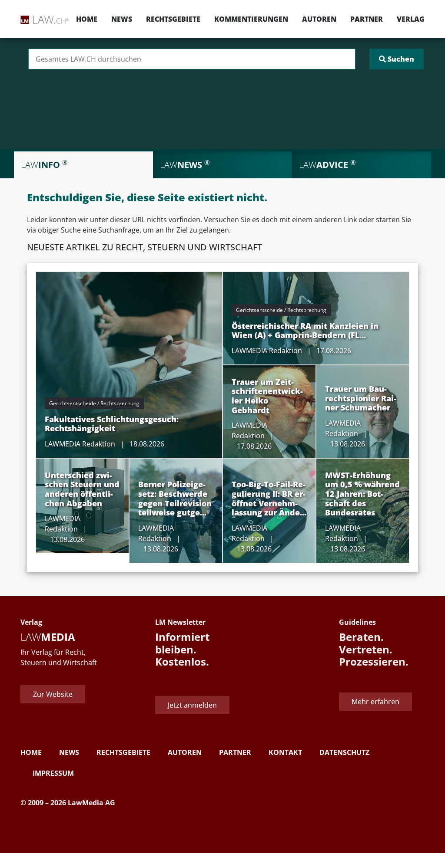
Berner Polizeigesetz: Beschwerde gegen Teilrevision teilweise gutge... (175, 498)
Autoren (319, 19)
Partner (366, 19)
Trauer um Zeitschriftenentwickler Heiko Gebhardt (267, 396)
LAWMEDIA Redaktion (80, 444)
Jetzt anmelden (192, 705)
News (121, 19)
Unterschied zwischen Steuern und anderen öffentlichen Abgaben (82, 489)
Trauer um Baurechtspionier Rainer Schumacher (360, 398)
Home (86, 19)
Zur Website (53, 694)
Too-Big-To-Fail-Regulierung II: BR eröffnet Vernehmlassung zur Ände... (269, 498)
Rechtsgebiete (173, 19)
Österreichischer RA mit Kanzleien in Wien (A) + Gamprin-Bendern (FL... (305, 331)
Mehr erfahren (375, 701)
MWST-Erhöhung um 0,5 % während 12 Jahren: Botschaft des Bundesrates (362, 494)
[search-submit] (396, 59)
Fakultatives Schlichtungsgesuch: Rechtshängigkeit (112, 424)
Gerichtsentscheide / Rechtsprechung (94, 403)
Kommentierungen (251, 19)
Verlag (411, 19)
